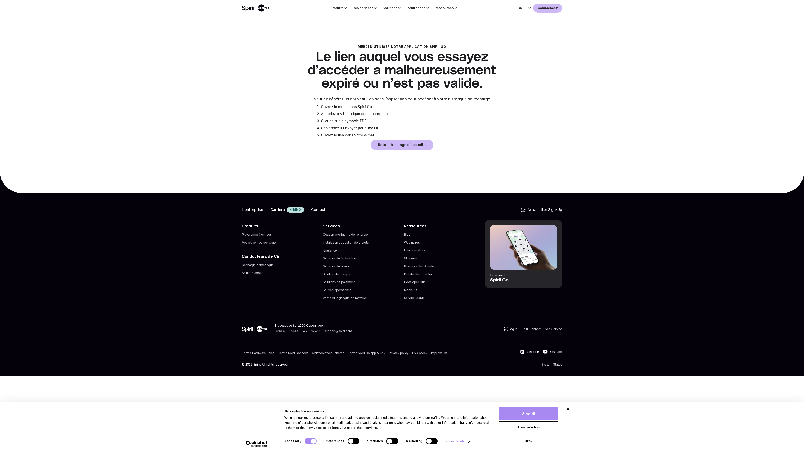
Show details (454, 441)
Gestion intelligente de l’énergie (345, 234)
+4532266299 (311, 331)
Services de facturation (339, 258)
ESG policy (419, 353)
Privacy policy (398, 353)
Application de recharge (259, 242)
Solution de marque (336, 274)
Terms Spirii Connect (293, 353)
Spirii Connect (531, 329)
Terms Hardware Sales (258, 353)
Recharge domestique (258, 265)
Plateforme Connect (256, 234)
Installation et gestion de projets (346, 242)
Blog (407, 234)
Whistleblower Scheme (327, 353)
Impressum (439, 353)
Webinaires (412, 242)
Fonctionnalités (414, 250)
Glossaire (410, 258)
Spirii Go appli (251, 273)
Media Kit (410, 290)
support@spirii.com (338, 331)
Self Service (553, 329)
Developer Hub (415, 282)
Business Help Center (419, 266)
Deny (528, 441)
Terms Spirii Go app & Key (366, 353)
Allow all (528, 413)
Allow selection (528, 427)
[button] (338, 8)
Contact (318, 210)
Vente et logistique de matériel (345, 298)
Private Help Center (418, 274)
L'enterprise (252, 210)
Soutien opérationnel (337, 290)
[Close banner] (568, 408)
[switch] (353, 441)
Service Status (414, 298)
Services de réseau (336, 266)
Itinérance (330, 250)
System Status (551, 364)
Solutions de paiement (339, 282)
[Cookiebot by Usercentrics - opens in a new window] (256, 444)
